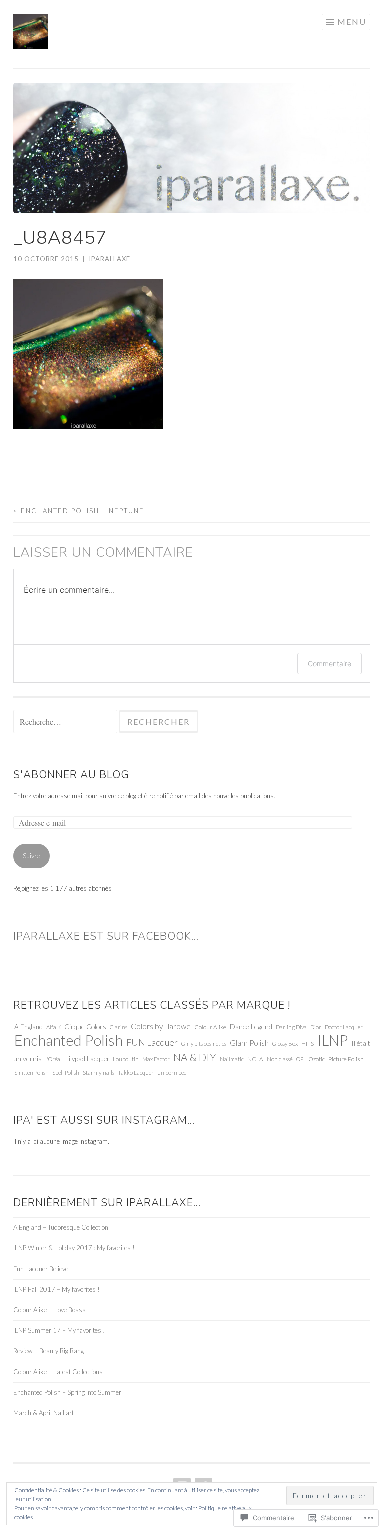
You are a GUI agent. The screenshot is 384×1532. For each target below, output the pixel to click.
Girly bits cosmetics (204, 1043)
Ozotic (316, 1058)
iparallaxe (109, 259)
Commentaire (330, 663)
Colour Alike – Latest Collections (58, 1372)
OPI (300, 1059)
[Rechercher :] (66, 722)
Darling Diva (291, 1027)
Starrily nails (98, 1072)
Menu (352, 21)
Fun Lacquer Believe (41, 1269)
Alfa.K (53, 1027)
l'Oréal (54, 1059)
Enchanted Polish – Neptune (79, 511)
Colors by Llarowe (161, 1026)
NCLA (256, 1058)
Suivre (31, 856)
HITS (308, 1043)
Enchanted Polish (68, 1040)
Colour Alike (210, 1026)
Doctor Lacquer (344, 1027)
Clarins (119, 1027)
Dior (316, 1027)
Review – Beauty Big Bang (49, 1351)
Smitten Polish (31, 1072)
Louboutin (126, 1059)
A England (28, 1027)
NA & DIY (195, 1057)
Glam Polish (249, 1042)
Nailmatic (232, 1059)
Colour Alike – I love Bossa (50, 1310)
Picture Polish (346, 1059)
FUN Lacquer (152, 1042)
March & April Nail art (44, 1413)
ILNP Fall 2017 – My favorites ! (57, 1289)
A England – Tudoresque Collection (61, 1227)
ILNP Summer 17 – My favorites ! (60, 1330)
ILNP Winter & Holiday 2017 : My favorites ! (74, 1248)
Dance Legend (251, 1026)
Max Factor (156, 1059)
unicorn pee (172, 1072)
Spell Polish (66, 1072)
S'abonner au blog (72, 775)
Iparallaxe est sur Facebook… (106, 936)
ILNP (333, 1040)
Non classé (280, 1058)
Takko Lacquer (136, 1072)
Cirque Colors (85, 1026)
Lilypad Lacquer (88, 1059)
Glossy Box (285, 1043)
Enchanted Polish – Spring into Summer (68, 1392)
